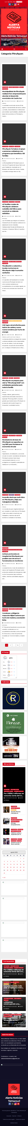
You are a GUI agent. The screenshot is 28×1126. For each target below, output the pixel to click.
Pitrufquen (17, 146)
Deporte (20, 839)
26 (10, 870)
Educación (13, 840)
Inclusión (11, 146)
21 (17, 867)
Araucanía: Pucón (15, 789)
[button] (25, 49)
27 (14, 870)
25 (7, 870)
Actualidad (5, 87)
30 (23, 870)
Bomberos (11, 494)
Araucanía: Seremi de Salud (15, 261)
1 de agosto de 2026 (9, 158)
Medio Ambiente (17, 998)
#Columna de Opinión (8, 998)
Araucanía (20, 829)
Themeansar (14, 1112)
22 (20, 867)
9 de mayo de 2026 (9, 449)
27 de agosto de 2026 (10, 101)
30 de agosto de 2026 (11, 1022)
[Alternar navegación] (14, 49)
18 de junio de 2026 (9, 334)
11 (7, 864)
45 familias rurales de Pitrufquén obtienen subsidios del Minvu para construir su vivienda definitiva (11, 208)
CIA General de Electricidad (15, 320)
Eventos (21, 87)
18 (7, 867)
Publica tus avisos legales (9, 1119)
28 (17, 870)
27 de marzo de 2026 (9, 563)
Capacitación (12, 435)
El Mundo (19, 1115)
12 (10, 864)
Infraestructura (15, 821)
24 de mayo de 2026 (9, 390)
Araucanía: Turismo (8, 791)
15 (20, 864)
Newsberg (22, 1110)
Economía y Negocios (13, 87)
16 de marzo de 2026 (9, 622)
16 (23, 864)
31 (4, 873)
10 (17, 645)
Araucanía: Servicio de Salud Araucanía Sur (12, 549)
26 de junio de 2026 (9, 275)
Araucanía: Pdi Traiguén (16, 819)
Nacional (14, 1115)
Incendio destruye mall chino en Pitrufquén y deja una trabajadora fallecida (13, 499)
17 (4, 867)
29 (20, 870)
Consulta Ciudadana (16, 831)
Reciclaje (5, 437)
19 (10, 867)
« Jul (4, 877)
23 (23, 867)
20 (14, 867)
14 (17, 864)
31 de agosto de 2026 (11, 797)
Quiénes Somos (14, 1122)
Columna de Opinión (20, 1119)
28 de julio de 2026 (9, 216)
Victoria (19, 840)
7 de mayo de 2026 (9, 504)
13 (14, 864)
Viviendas (18, 201)
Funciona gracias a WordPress (9, 1110)
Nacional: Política (15, 808)
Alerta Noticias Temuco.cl (14, 36)
